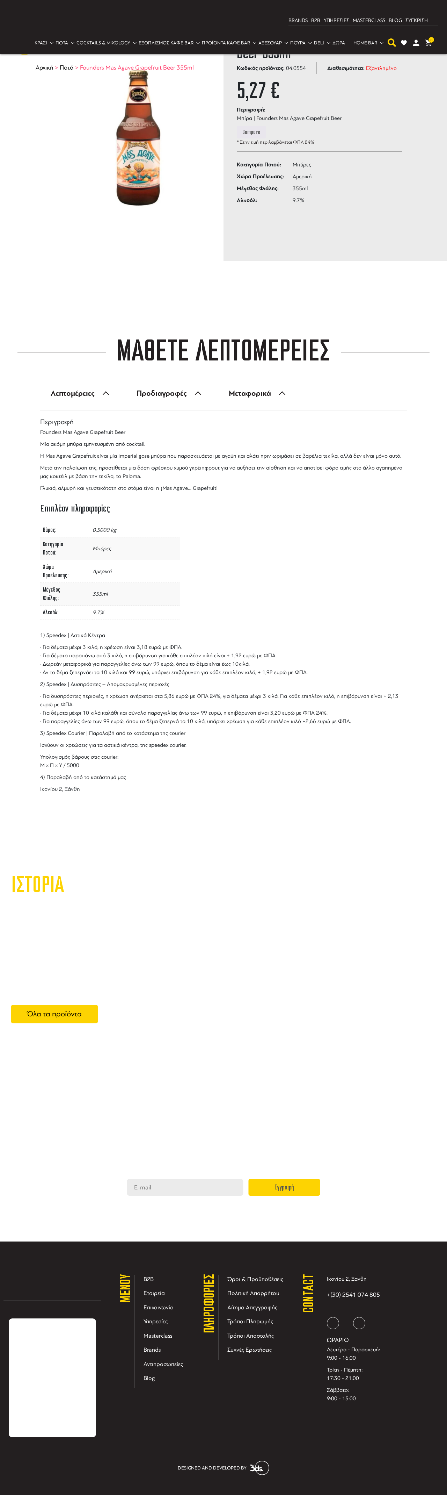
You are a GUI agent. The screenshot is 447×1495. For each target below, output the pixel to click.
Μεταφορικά (250, 393)
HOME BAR (365, 42)
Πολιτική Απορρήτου (253, 1293)
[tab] (78, 393)
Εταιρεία (154, 1293)
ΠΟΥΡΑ (298, 42)
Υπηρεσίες (156, 1321)
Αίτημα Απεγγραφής (252, 1307)
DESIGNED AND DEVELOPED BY (212, 1468)
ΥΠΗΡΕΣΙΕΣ (336, 20)
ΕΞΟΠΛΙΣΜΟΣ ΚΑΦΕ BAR (166, 42)
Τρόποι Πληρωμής (250, 1321)
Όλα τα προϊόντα (54, 1014)
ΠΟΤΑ (62, 42)
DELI (319, 42)
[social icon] (333, 1323)
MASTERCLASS (369, 20)
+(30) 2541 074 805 (353, 1294)
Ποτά (67, 67)
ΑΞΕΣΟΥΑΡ (270, 42)
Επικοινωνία (159, 1307)
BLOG (395, 20)
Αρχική (44, 67)
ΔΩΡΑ (338, 42)
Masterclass (158, 1335)
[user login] (416, 43)
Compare (251, 132)
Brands (152, 1349)
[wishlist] (404, 43)
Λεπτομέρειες (73, 393)
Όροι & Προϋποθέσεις (255, 1279)
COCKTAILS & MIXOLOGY (103, 42)
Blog (149, 1378)
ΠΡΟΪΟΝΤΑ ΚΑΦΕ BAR (226, 42)
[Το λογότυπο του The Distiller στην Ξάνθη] (219, 20)
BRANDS (298, 20)
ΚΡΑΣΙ (41, 42)
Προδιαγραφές (162, 393)
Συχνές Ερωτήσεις (249, 1349)
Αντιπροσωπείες (163, 1364)
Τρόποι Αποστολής (250, 1335)
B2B (315, 20)
